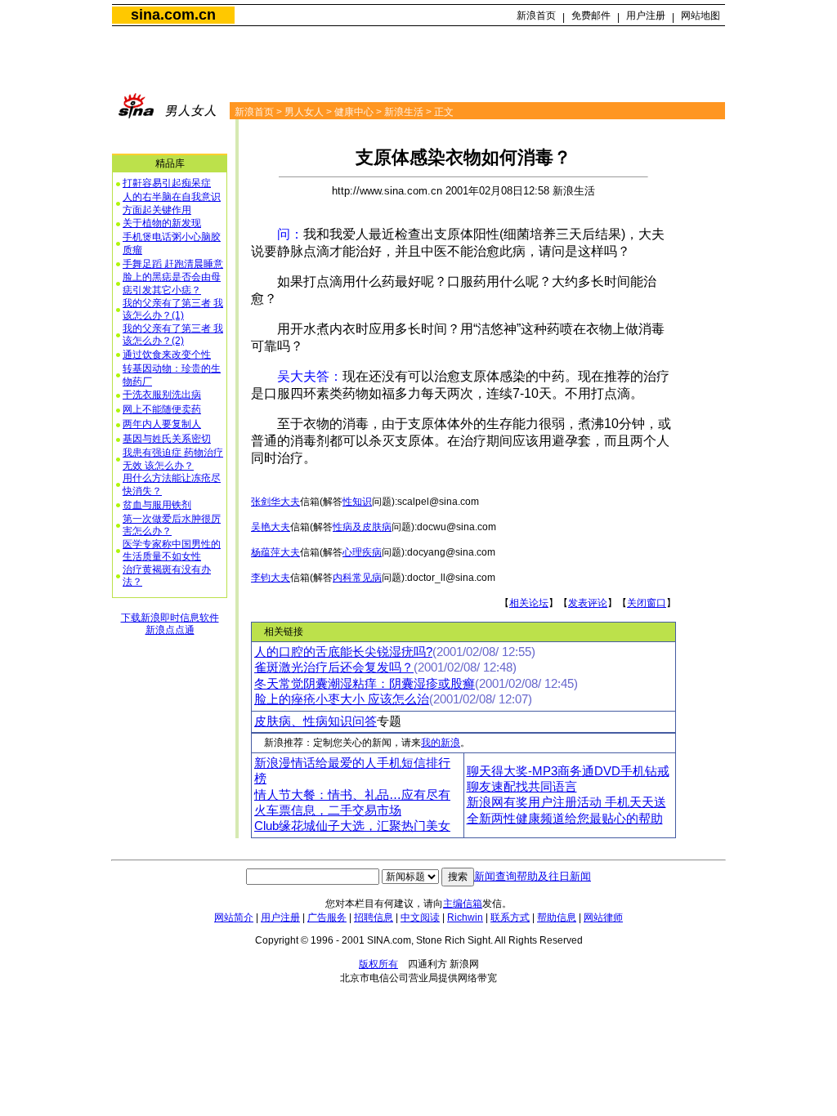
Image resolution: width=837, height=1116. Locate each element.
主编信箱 (462, 903)
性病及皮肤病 (362, 527)
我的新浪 (440, 742)
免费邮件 (591, 15)
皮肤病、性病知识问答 (315, 721)
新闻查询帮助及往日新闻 (532, 876)
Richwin (465, 917)
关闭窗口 (646, 603)
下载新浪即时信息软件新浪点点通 (170, 624)
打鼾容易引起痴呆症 (167, 183)
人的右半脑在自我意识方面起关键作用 (172, 203)
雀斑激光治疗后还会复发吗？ (334, 667)
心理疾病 (362, 552)
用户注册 (645, 15)
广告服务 (327, 917)
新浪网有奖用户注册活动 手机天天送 (566, 802)
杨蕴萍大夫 (275, 552)
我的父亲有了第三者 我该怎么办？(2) (173, 335)
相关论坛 (528, 603)
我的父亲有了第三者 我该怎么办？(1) (173, 309)
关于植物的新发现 (162, 223)
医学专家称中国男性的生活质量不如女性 (172, 550)
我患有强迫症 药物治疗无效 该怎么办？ (173, 459)
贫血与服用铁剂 (157, 505)
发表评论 (587, 603)
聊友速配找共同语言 (522, 786)
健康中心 (354, 112)
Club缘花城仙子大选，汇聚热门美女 (352, 826)
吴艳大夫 (270, 527)
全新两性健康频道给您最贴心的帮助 (565, 818)
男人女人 (304, 112)
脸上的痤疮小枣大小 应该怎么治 (341, 699)
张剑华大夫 (275, 501)
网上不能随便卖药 (162, 409)
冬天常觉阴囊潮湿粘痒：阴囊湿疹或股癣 (364, 683)
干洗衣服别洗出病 (162, 394)
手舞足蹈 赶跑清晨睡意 (173, 264)
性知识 (357, 501)
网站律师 (603, 917)
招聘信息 (373, 917)
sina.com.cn (173, 15)
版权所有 (378, 964)
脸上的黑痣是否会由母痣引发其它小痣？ (172, 283)
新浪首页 (536, 15)
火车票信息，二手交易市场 (327, 810)
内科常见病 (357, 577)
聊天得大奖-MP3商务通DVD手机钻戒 (568, 771)
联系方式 (510, 917)
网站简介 (233, 917)
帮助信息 (556, 917)
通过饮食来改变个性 (167, 354)
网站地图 (700, 15)
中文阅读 (420, 917)
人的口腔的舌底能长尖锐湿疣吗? (343, 651)
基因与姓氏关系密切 (167, 438)
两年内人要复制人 (162, 424)
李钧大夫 (270, 577)
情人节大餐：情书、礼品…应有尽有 (352, 794)
